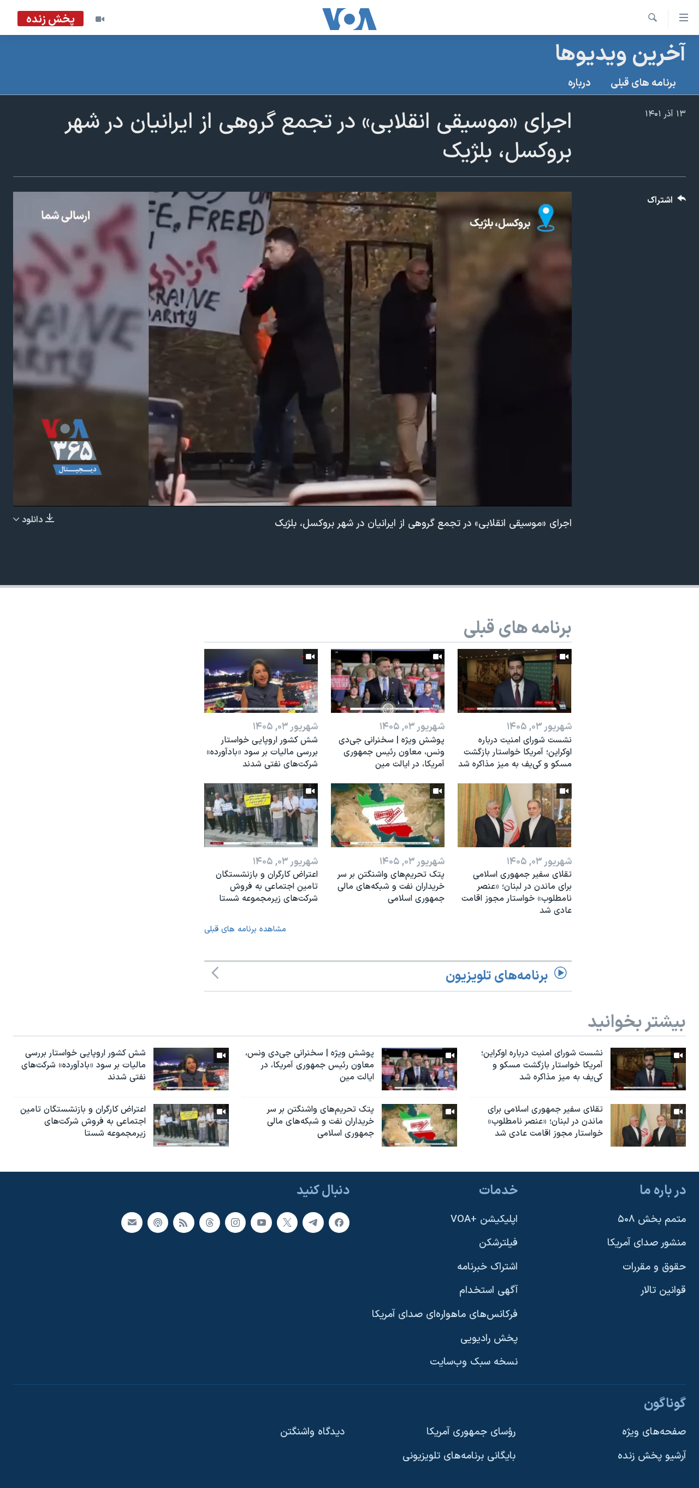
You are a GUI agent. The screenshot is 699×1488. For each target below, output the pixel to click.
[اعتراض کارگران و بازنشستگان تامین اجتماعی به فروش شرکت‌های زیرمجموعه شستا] (261, 815)
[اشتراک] (131, 1222)
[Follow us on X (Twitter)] (287, 1222)
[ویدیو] (100, 19)
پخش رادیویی (489, 1338)
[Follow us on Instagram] (235, 1222)
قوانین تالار (663, 1290)
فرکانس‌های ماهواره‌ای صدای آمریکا (445, 1314)
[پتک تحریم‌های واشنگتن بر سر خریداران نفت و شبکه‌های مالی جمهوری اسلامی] (388, 815)
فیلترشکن (498, 1243)
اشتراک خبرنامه (487, 1267)
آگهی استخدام (488, 1290)
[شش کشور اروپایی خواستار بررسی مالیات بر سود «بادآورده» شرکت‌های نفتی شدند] (261, 681)
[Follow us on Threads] (209, 1222)
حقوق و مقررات (654, 1267)
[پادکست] (157, 1222)
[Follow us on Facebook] (339, 1222)
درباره (579, 83)
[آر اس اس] (183, 1222)
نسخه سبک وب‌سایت (474, 1362)
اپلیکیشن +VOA (484, 1219)
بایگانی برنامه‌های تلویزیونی (459, 1456)
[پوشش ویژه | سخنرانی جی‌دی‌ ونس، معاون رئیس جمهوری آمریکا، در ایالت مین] (388, 681)
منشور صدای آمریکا (646, 1243)
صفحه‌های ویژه (654, 1432)
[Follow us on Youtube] (261, 1222)
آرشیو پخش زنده (652, 1456)
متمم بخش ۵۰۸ (652, 1219)
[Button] (666, 203)
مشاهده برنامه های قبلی (245, 929)
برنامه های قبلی (643, 83)
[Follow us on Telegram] (313, 1222)
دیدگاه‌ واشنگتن (312, 1432)
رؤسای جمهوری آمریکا (471, 1432)
